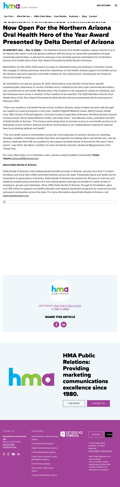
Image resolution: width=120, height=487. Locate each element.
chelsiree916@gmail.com (24, 158)
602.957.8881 (103, 5)
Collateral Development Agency (44, 475)
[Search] (116, 5)
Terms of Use (106, 451)
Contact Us (98, 403)
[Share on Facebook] (56, 324)
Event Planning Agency (40, 464)
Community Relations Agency (43, 452)
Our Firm (8, 16)
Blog (84, 16)
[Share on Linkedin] (64, 324)
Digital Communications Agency (44, 448)
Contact (93, 16)
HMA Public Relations (67, 305)
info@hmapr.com (10, 447)
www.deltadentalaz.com (16, 195)
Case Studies (60, 16)
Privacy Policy (94, 451)
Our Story (74, 403)
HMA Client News (43, 16)
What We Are (23, 16)
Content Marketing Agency (42, 443)
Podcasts (73, 16)
